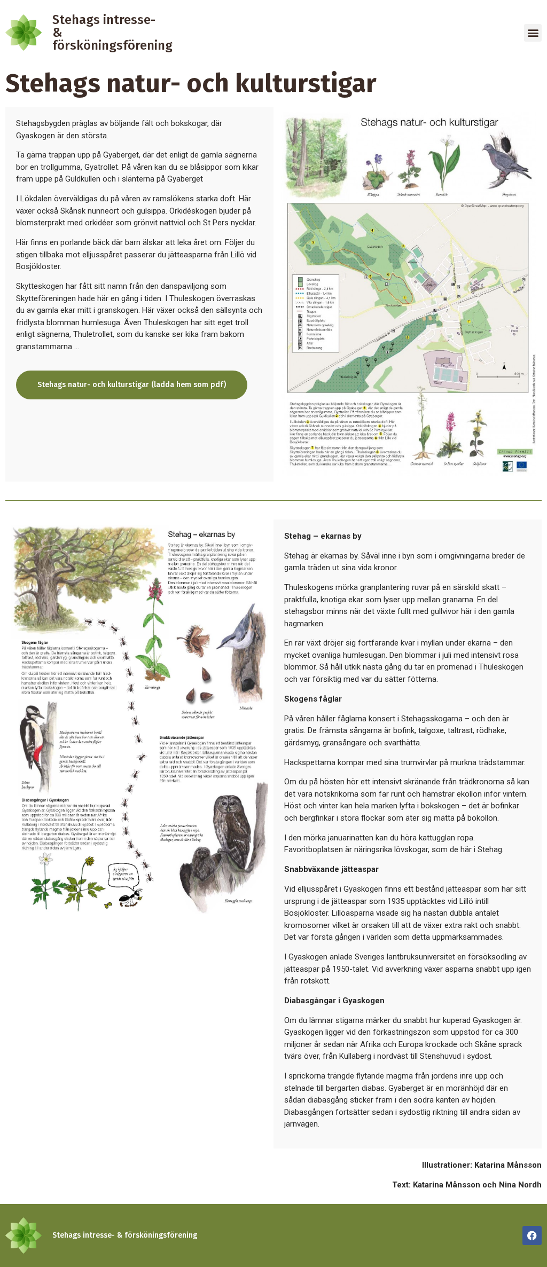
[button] (533, 33)
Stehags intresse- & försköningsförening (124, 1235)
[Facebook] (532, 1235)
